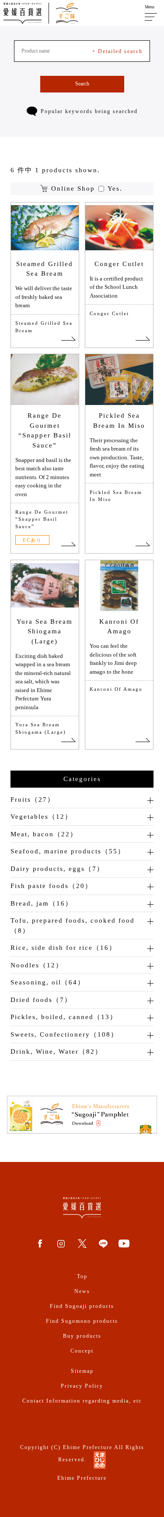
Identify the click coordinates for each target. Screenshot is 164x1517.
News (82, 1291)
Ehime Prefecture (82, 1478)
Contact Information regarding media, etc (82, 1401)
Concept (82, 1351)
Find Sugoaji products (82, 1306)
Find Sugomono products (82, 1321)
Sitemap (82, 1371)
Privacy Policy (82, 1386)
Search (82, 84)
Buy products (82, 1336)
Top (82, 1276)
